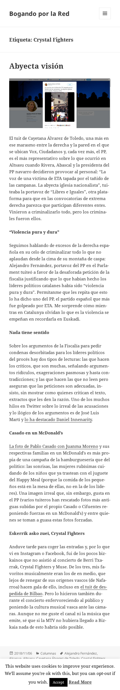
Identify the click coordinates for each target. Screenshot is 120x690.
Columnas (48, 653)
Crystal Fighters (93, 658)
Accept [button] (58, 682)
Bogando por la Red (39, 13)
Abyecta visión (36, 66)
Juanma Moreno (82, 446)
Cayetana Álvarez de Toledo (58, 658)
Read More (80, 682)
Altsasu (29, 658)
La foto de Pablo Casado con (37, 446)
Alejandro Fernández (80, 653)
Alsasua (15, 658)
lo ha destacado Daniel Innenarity (58, 419)
